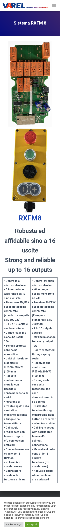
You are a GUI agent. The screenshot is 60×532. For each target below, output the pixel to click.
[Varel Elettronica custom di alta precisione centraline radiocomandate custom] (26, 6)
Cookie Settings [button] (14, 524)
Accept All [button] (32, 524)
